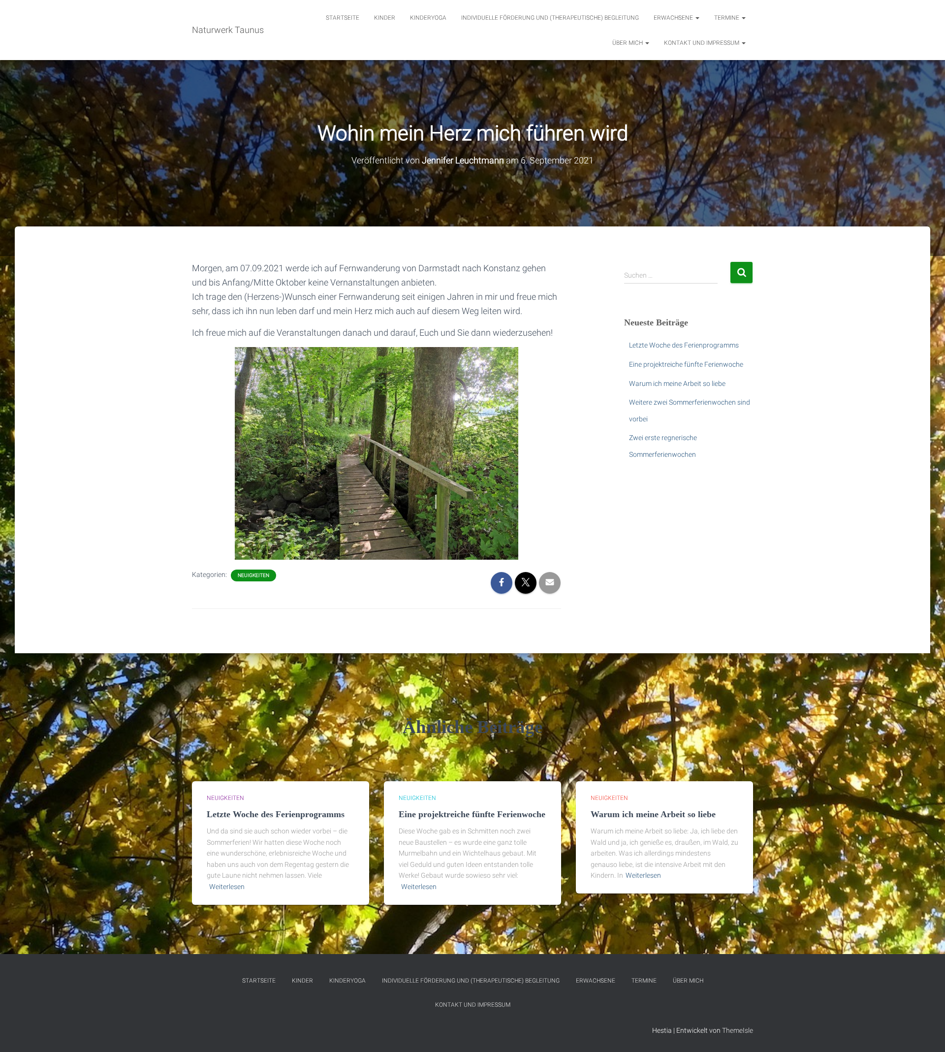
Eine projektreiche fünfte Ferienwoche (686, 364)
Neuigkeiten (253, 575)
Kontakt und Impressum (702, 42)
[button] (696, 17)
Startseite (342, 17)
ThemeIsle (737, 1030)
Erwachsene (674, 17)
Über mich (628, 42)
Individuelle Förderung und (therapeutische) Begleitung (550, 17)
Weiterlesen (227, 887)
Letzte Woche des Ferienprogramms (684, 345)
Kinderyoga (428, 17)
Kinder (384, 17)
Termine (727, 17)
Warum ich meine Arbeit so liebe (677, 383)
